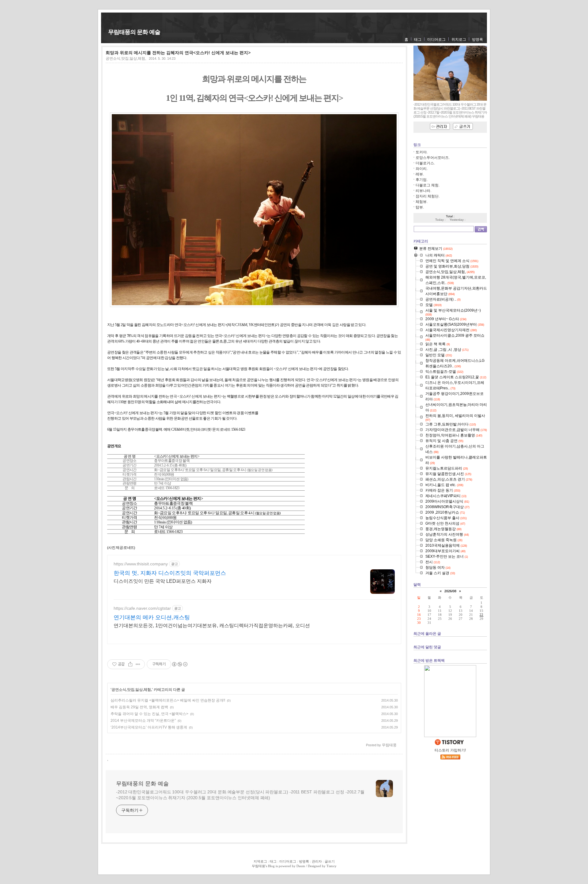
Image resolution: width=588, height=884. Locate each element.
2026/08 (450, 591)
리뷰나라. (423, 191)
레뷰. (420, 174)
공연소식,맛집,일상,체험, (126, 58)
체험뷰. (422, 202)
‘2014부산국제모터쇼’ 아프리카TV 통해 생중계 (149, 727)
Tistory (331, 866)
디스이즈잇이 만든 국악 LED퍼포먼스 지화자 (163, 581)
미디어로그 (436, 39)
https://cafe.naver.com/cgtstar (142, 608)
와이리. (422, 169)
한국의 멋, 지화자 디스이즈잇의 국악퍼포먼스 (170, 573)
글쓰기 (330, 861)
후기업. (422, 180)
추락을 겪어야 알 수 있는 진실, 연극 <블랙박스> (149, 714)
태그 (417, 39)
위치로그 (458, 39)
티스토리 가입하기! (450, 750)
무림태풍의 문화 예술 (134, 32)
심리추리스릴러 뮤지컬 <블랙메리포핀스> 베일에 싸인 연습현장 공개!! (168, 700)
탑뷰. (420, 207)
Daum (300, 866)
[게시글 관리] (138, 664)
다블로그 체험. (427, 185)
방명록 (477, 39)
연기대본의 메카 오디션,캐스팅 (152, 617)
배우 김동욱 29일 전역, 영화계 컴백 (139, 707)
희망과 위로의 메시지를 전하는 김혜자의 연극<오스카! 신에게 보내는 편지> (178, 52)
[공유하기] (130, 664)
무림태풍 (258, 866)
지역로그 (260, 861)
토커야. (422, 152)
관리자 (317, 861)
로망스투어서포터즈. (433, 157)
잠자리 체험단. (427, 196)
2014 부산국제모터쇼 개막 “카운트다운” (143, 720)
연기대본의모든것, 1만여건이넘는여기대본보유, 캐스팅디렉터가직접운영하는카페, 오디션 (212, 625)
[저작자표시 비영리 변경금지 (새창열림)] (179, 664)
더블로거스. (425, 163)
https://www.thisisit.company (141, 563)
